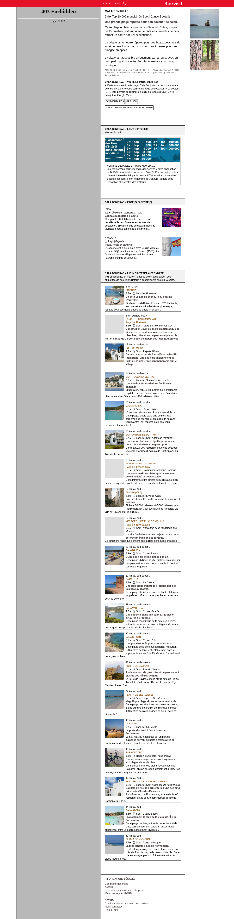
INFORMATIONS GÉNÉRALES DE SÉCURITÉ (129, 107)
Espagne (110, 238)
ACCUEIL (108, 3)
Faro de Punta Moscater (142, 319)
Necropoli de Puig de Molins (145, 521)
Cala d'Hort (133, 636)
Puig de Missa (134, 348)
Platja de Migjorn (138, 839)
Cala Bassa (133, 550)
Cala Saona (133, 810)
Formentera (134, 752)
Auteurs (109, 887)
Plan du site (111, 910)
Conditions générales (116, 883)
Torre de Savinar (137, 665)
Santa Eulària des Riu (140, 376)
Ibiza (108, 209)
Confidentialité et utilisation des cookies (126, 903)
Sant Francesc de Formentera (146, 781)
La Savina (131, 723)
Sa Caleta (132, 579)
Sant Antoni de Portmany (143, 434)
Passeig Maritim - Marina (142, 463)
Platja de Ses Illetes (139, 694)
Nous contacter (113, 906)
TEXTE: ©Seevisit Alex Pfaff (128, 70)
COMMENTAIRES (115, 101)
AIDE (117, 3)
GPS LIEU (131, 101)
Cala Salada (133, 405)
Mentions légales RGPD (118, 893)
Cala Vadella (134, 608)
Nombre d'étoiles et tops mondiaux (131, 165)
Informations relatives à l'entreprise (124, 890)
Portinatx (132, 290)
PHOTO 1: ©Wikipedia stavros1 (156, 70)
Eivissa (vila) (134, 492)
